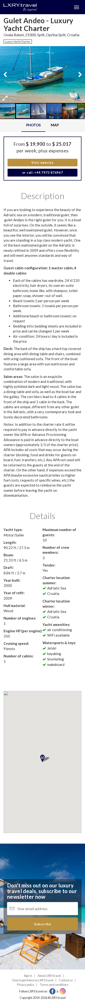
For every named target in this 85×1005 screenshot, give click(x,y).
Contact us (66, 980)
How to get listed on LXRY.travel (32, 980)
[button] (5, 98)
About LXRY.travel (49, 976)
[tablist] (42, 125)
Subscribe (42, 924)
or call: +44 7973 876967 (42, 172)
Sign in (28, 976)
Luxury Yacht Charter (17, 41)
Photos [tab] (33, 125)
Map (55, 125)
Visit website (42, 162)
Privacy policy (25, 985)
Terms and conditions (54, 985)
